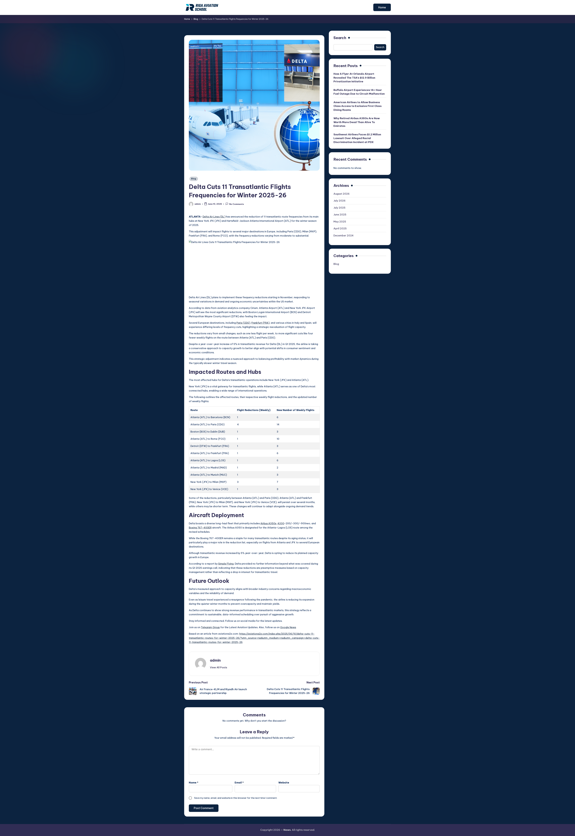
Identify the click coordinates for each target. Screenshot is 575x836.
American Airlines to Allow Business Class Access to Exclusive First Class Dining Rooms (357, 106)
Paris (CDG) (243, 322)
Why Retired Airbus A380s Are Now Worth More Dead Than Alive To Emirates (356, 122)
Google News (288, 627)
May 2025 (339, 221)
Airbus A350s (268, 523)
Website (283, 782)
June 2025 (339, 214)
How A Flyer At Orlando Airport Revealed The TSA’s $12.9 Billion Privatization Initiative (354, 77)
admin (215, 660)
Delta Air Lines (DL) (214, 216)
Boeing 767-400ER (200, 527)
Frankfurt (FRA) (260, 322)
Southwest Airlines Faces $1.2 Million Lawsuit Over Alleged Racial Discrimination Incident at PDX (357, 138)
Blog (193, 179)
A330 (280, 523)
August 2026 (341, 193)
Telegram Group (210, 627)
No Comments (236, 204)
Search (339, 37)
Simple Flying (226, 563)
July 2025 (339, 207)
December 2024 (343, 235)
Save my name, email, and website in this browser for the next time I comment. (235, 797)
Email (239, 782)
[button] (382, 7)
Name (193, 782)
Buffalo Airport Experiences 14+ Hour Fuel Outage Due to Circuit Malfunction (359, 92)
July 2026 (339, 200)
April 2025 (340, 228)
